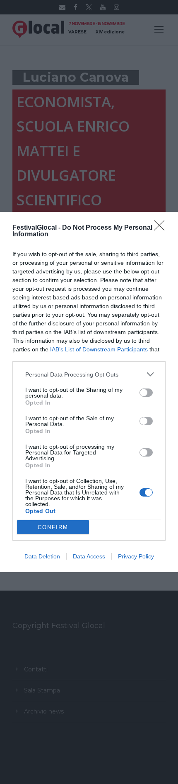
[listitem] (89, 374)
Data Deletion (42, 556)
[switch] (146, 392)
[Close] (162, 228)
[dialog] (89, 392)
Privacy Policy (136, 556)
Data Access (89, 556)
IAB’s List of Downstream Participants (99, 349)
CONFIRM (53, 527)
